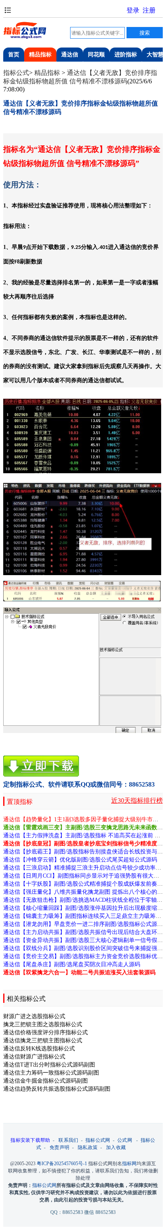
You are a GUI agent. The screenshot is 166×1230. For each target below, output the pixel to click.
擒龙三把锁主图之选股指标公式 (42, 1024)
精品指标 (40, 55)
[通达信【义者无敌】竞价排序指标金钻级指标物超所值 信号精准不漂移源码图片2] (82, 529)
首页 (13, 55)
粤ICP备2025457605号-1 (62, 1163)
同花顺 (96, 55)
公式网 (124, 1140)
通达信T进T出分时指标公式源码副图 (49, 1065)
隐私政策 (88, 1147)
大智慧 (155, 55)
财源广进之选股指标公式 (34, 1016)
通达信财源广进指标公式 (34, 1057)
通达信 (69, 55)
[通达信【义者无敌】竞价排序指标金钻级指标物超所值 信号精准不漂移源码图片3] (82, 591)
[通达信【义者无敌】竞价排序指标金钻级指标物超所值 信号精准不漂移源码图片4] (82, 670)
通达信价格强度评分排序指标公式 (45, 1032)
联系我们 (68, 1140)
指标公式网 (97, 1140)
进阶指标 (125, 55)
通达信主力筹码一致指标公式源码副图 (51, 1073)
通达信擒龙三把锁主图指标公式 (42, 1040)
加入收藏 (116, 1147)
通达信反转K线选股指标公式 (39, 1049)
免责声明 (59, 1147)
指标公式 (16, 72)
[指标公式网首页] (25, 37)
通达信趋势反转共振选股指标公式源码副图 (56, 1089)
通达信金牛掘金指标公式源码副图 (45, 1081)
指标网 (129, 1163)
